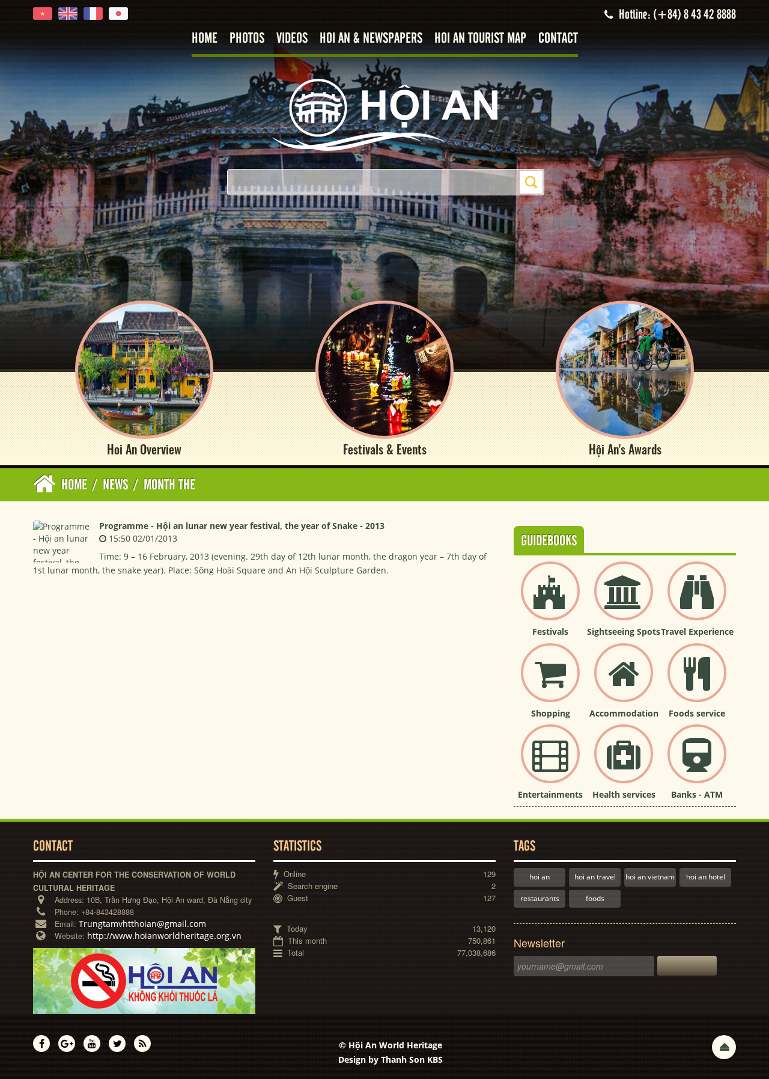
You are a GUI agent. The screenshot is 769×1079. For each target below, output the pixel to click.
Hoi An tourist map (480, 38)
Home (204, 38)
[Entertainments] (550, 763)
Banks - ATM (697, 794)
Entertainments (550, 794)
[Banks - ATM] (696, 763)
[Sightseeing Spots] (623, 601)
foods (595, 898)
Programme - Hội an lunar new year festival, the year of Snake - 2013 (241, 525)
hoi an (539, 877)
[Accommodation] (623, 682)
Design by (390, 1059)
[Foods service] (697, 682)
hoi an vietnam (650, 877)
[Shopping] (550, 682)
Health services (623, 794)
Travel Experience (697, 631)
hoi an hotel (705, 877)
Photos (246, 38)
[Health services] (623, 763)
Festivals (550, 631)
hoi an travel (595, 877)
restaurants (539, 898)
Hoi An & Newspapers (371, 38)
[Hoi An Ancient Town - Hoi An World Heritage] (384, 114)
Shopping (550, 713)
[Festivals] (550, 601)
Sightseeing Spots (623, 631)
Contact (558, 38)
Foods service (697, 713)
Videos (292, 38)
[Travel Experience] (697, 601)
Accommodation (623, 713)
